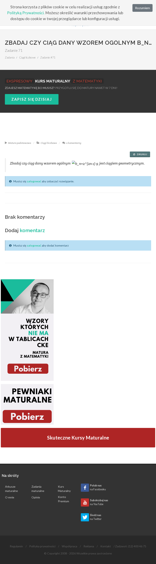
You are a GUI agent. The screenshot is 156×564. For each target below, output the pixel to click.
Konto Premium (63, 499)
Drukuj (141, 154)
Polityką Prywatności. (25, 12)
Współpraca (69, 546)
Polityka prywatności (42, 546)
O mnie (9, 497)
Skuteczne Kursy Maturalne (78, 438)
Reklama (88, 546)
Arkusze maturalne (11, 489)
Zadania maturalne (37, 489)
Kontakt (105, 546)
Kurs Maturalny (64, 489)
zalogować (34, 181)
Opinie (35, 497)
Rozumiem (142, 8)
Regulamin (16, 546)
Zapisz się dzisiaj (31, 99)
